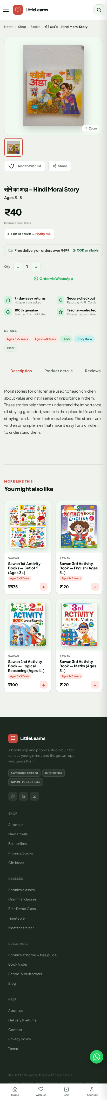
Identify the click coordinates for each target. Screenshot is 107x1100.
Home (9, 27)
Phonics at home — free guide (32, 955)
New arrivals (18, 834)
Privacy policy (19, 1039)
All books (15, 824)
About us (15, 1010)
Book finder (17, 964)
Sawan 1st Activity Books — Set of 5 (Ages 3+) (24, 568)
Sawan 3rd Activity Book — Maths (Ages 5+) (77, 666)
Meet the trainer (21, 928)
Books (35, 27)
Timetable (16, 918)
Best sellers (17, 843)
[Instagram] (12, 796)
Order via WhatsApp (56, 278)
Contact (15, 1029)
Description (21, 370)
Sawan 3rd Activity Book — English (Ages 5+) (78, 568)
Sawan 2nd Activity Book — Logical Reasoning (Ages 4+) (26, 666)
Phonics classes (21, 890)
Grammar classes (22, 899)
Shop (22, 27)
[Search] (98, 9)
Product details (58, 370)
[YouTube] (34, 796)
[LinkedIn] (23, 796)
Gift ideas (16, 862)
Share (62, 166)
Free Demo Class (22, 908)
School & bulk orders (25, 974)
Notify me (43, 234)
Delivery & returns (22, 1020)
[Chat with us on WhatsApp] (96, 1057)
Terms (13, 1048)
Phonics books (20, 853)
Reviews (93, 370)
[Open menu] (6, 10)
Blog (12, 983)
